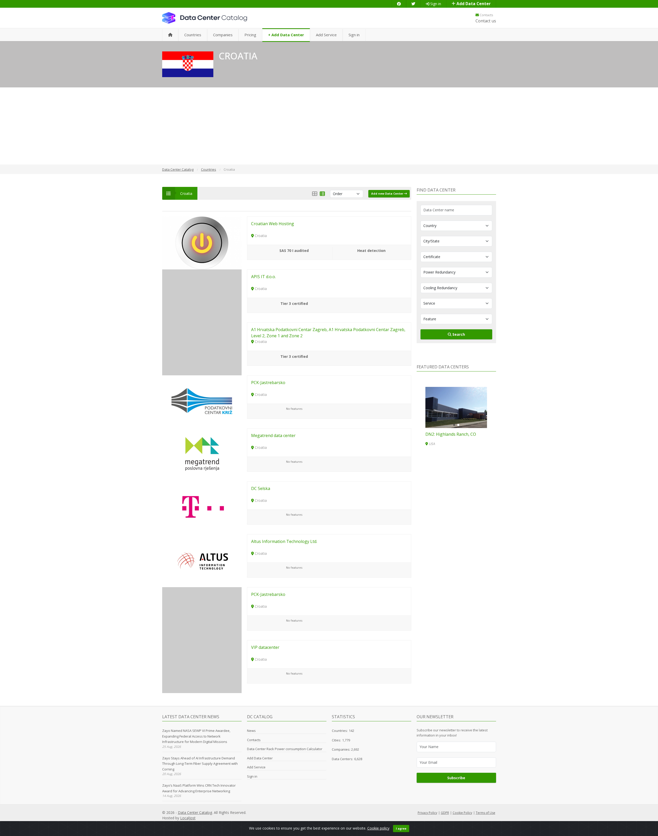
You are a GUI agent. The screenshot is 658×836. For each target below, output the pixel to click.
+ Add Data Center (286, 34)
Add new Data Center (387, 193)
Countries (192, 34)
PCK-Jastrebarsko (268, 382)
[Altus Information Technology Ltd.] (202, 560)
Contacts (486, 15)
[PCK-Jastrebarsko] (202, 401)
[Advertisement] (329, 126)
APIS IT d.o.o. (263, 276)
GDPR (445, 813)
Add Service (326, 34)
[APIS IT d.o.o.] (202, 295)
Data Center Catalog (195, 812)
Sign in (435, 3)
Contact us (486, 21)
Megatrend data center (273, 435)
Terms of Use (485, 813)
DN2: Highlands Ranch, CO (450, 434)
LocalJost (188, 817)
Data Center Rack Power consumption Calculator (284, 749)
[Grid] (314, 194)
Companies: (341, 749)
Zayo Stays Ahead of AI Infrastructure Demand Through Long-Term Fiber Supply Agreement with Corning (200, 763)
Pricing (250, 34)
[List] (322, 194)
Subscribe (456, 777)
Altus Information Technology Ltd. (284, 541)
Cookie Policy (462, 813)
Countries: (340, 730)
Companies (223, 34)
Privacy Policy (427, 813)
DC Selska (260, 488)
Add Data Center (473, 3)
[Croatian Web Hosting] (202, 242)
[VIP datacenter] (202, 666)
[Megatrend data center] (202, 454)
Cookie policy (378, 828)
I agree (401, 828)
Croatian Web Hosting (272, 223)
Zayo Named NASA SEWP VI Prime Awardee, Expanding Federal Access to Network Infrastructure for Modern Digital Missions (196, 736)
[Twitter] (413, 3)
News (251, 730)
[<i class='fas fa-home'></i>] (170, 35)
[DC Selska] (202, 507)
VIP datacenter (265, 647)
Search (458, 334)
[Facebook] (399, 3)
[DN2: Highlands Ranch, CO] (456, 407)
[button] (454, 425)
